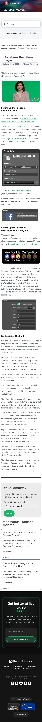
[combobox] (21, 24)
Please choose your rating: (16, 502)
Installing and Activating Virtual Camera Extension (19, 534)
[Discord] (29, 683)
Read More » (7, 552)
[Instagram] (12, 683)
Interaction (12, 48)
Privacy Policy (17, 666)
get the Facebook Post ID (19, 138)
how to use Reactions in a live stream (20, 244)
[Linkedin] (25, 683)
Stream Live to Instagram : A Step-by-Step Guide (18, 564)
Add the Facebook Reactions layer (18, 191)
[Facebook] (16, 683)
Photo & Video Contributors (22, 669)
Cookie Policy (31, 666)
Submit (9, 513)
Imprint (6, 666)
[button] (21, 699)
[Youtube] (21, 683)
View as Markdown (30, 64)
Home (3, 45)
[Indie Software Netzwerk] (13, 706)
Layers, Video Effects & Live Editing (18, 45)
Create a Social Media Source (16, 126)
